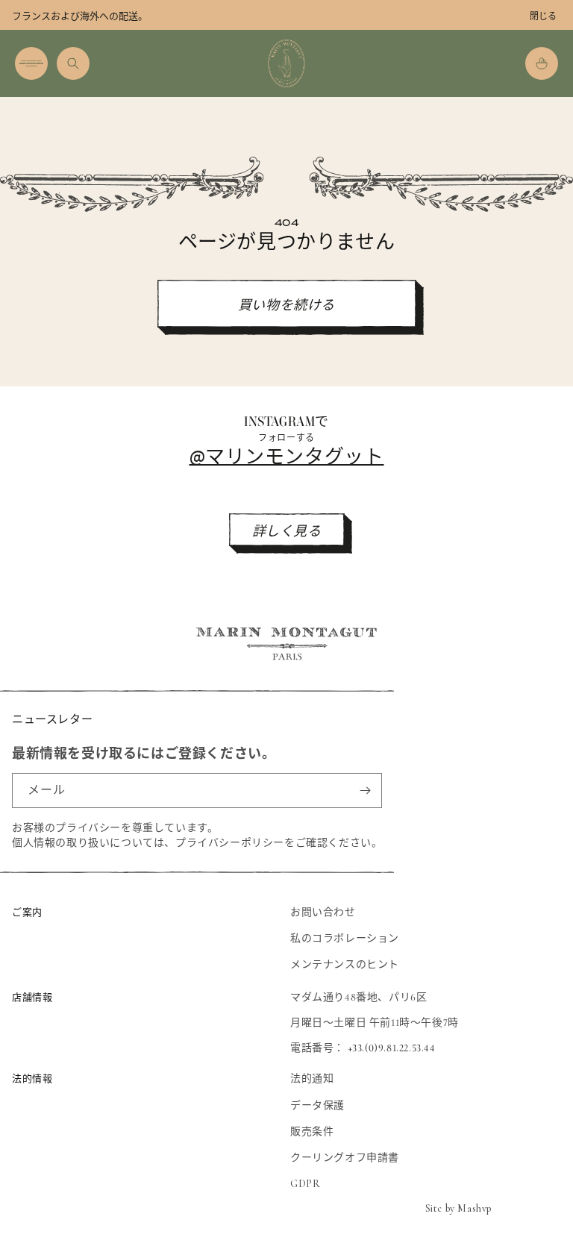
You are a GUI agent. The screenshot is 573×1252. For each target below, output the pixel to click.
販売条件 (312, 1131)
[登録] (364, 790)
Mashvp (474, 1208)
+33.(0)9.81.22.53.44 (392, 1048)
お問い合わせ (323, 912)
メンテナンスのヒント (344, 964)
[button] (31, 63)
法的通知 (312, 1078)
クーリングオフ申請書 (344, 1157)
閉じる (543, 16)
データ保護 (317, 1105)
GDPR (305, 1183)
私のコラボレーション (344, 938)
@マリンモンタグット (287, 455)
